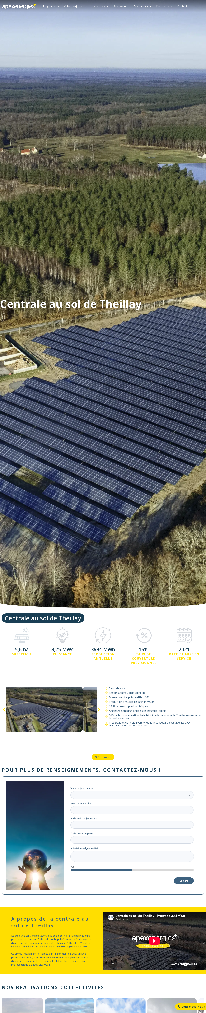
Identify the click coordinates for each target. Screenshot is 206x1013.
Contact (182, 6)
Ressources (141, 6)
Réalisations (121, 6)
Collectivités (82, 987)
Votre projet (72, 6)
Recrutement (164, 6)
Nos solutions (96, 6)
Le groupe (49, 6)
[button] (4, 709)
